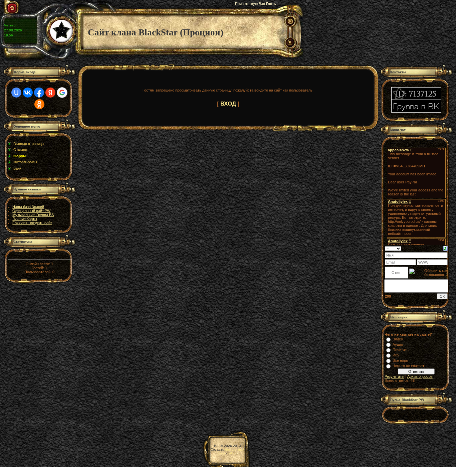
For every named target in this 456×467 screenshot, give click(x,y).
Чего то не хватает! (409, 366)
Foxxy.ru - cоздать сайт (32, 223)
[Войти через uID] (16, 93)
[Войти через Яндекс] (50, 93)
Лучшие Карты (24, 219)
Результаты (394, 376)
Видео (398, 339)
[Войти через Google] (62, 92)
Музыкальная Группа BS (33, 215)
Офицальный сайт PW (31, 211)
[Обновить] (445, 248)
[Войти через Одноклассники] (39, 104)
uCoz (233, 453)
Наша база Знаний (28, 207)
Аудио (398, 344)
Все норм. (401, 360)
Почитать (401, 350)
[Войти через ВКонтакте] (28, 93)
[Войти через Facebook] (39, 93)
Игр (396, 355)
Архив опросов (420, 376)
